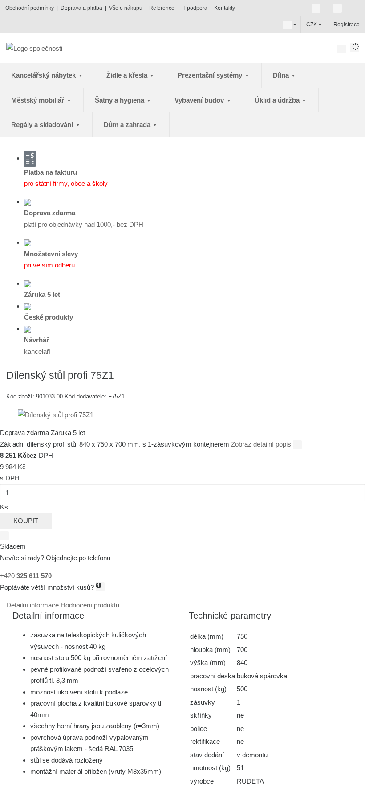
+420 (26, 575)
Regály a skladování (43, 124)
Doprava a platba (81, 8)
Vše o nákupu (125, 8)
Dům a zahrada (128, 124)
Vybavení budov (200, 100)
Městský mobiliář (38, 100)
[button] (287, 24)
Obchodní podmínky (29, 8)
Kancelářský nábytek (44, 75)
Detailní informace (33, 605)
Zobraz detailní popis (262, 444)
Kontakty (224, 8)
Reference (161, 8)
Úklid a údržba (278, 100)
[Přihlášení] (332, 24)
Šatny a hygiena (120, 100)
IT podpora (194, 8)
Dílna (282, 75)
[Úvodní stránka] (34, 48)
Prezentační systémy (211, 75)
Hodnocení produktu (90, 605)
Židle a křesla (127, 75)
